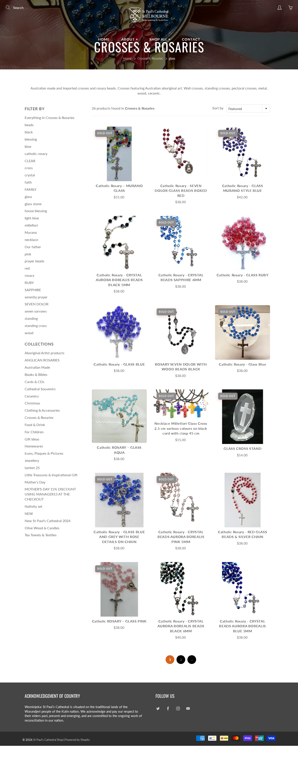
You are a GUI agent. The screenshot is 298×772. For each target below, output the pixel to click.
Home (104, 39)
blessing (31, 139)
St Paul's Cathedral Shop (48, 739)
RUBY (29, 282)
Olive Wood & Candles (42, 528)
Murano (31, 232)
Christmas (32, 403)
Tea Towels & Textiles (41, 535)
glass (28, 196)
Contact (191, 39)
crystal (30, 175)
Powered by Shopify (77, 739)
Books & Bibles (36, 374)
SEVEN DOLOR (36, 304)
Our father (33, 247)
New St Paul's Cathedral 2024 (47, 521)
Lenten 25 (32, 468)
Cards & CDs (34, 382)
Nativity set (33, 506)
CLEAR (30, 161)
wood (29, 333)
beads (29, 125)
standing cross (36, 325)
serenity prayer (36, 297)
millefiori (31, 225)
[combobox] (248, 108)
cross (29, 168)
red (27, 268)
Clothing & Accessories (42, 410)
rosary (29, 275)
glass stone (33, 204)
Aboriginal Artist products (44, 353)
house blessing (36, 211)
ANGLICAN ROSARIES (42, 360)
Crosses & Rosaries (150, 58)
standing (31, 318)
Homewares (34, 446)
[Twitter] (158, 708)
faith (28, 182)
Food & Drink (35, 425)
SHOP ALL (158, 39)
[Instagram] (178, 708)
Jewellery (32, 460)
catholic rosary (36, 153)
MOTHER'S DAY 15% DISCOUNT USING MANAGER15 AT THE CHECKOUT (50, 494)
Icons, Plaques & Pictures (44, 453)
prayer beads (34, 261)
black (29, 132)
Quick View (119, 153)
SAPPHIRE (33, 290)
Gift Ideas (32, 439)
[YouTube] (188, 708)
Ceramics (32, 396)
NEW (29, 513)
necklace (31, 239)
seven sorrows (36, 311)
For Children (34, 432)
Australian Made (37, 367)
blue (28, 146)
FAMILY (30, 189)
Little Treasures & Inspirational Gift (51, 475)
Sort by (217, 108)
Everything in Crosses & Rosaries (49, 117)
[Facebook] (168, 708)
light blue (32, 218)
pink (28, 254)
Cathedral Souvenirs (40, 389)
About (128, 39)
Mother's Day (35, 482)
